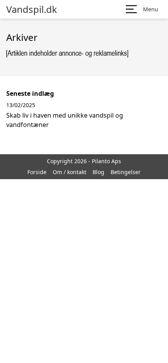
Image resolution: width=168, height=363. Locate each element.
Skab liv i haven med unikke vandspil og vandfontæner (64, 120)
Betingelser (126, 172)
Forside (36, 172)
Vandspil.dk (31, 9)
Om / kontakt (69, 172)
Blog (98, 172)
